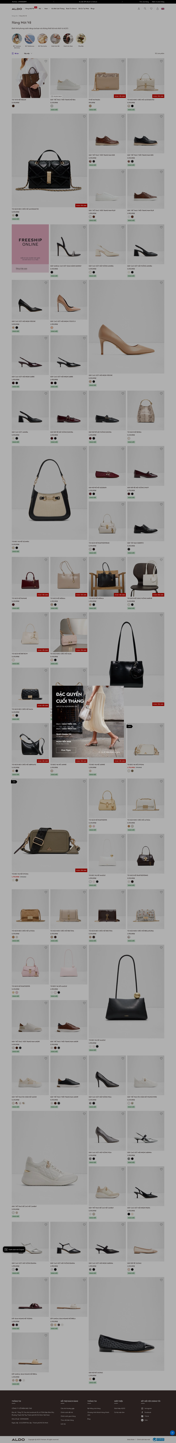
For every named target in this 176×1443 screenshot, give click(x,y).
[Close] (122, 687)
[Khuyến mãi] (88, 721)
